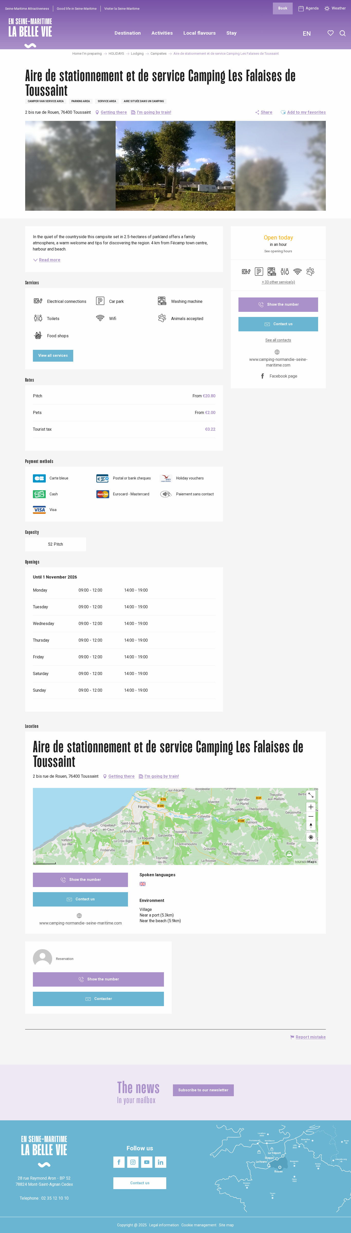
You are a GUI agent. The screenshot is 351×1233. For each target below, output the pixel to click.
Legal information (164, 1225)
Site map (226, 1225)
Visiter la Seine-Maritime (122, 9)
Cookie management (198, 1225)
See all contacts (278, 340)
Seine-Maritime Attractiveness (27, 9)
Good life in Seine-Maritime (77, 9)
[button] (342, 33)
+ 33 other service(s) (278, 282)
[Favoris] (331, 33)
